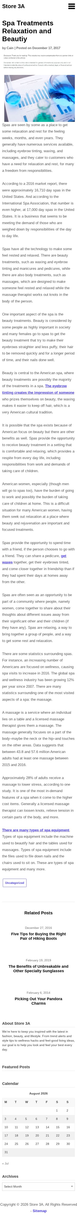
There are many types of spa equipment (35, 830)
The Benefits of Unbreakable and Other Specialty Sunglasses (38, 968)
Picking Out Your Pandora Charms (38, 1001)
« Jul (5, 1163)
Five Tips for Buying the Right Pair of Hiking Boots (38, 936)
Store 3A (13, 6)
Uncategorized (14, 882)
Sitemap (40, 1211)
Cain (10, 48)
